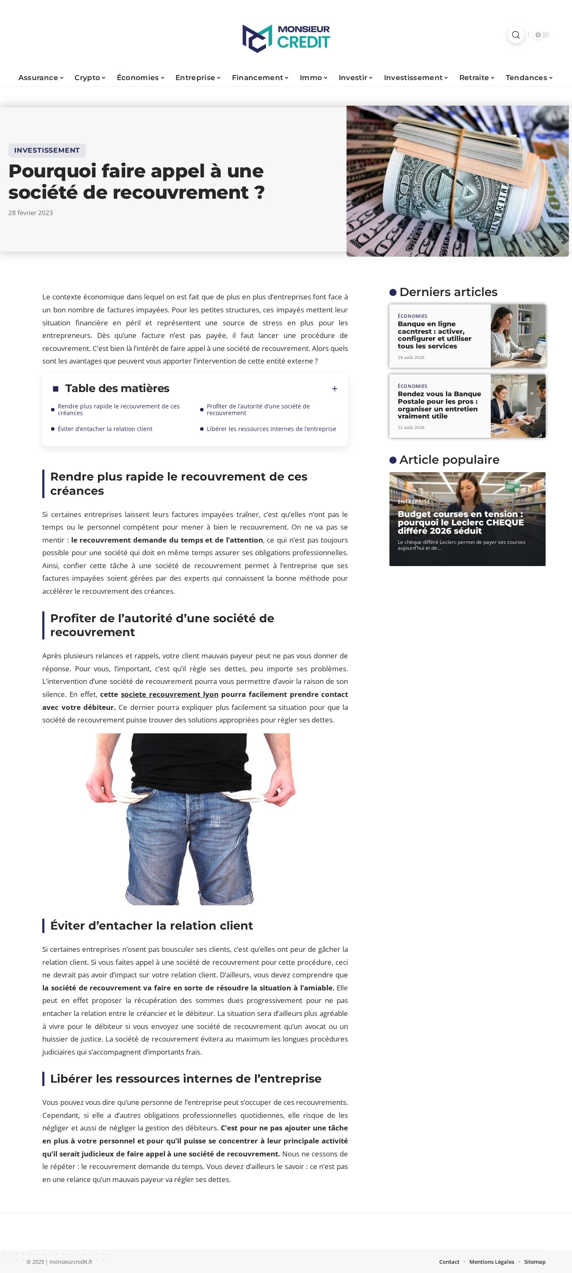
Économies (413, 316)
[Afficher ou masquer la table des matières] (254, 389)
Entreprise (414, 501)
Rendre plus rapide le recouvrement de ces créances (119, 409)
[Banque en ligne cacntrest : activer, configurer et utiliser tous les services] (518, 336)
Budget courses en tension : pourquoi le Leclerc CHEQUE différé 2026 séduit (461, 522)
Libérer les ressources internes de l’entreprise (271, 429)
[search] (516, 34)
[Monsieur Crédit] (286, 35)
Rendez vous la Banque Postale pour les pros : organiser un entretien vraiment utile (439, 405)
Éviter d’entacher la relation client (105, 429)
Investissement (47, 150)
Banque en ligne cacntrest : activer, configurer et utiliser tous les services (435, 335)
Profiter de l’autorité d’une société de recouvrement (258, 409)
